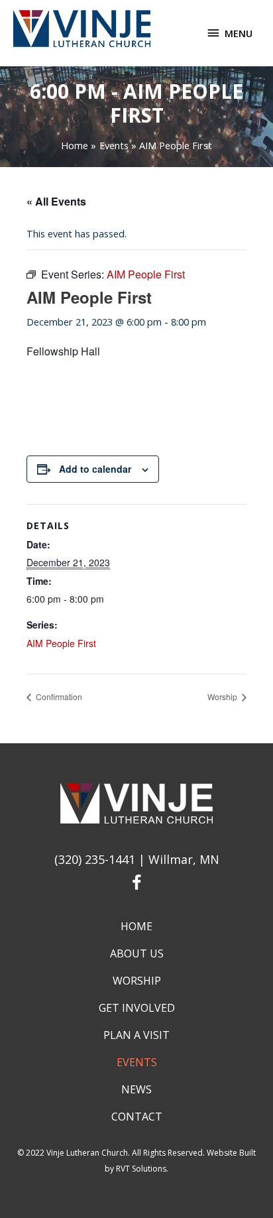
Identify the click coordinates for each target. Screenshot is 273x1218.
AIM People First (61, 643)
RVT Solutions (141, 1168)
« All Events (56, 201)
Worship (223, 696)
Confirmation (58, 696)
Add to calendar (95, 468)
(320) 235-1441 (94, 859)
